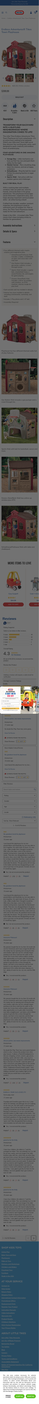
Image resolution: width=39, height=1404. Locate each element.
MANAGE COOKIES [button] (8, 1396)
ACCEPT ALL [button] (19, 1396)
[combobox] (3, 704)
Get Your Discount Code (10, 708)
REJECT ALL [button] (30, 1396)
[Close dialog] (38, 687)
